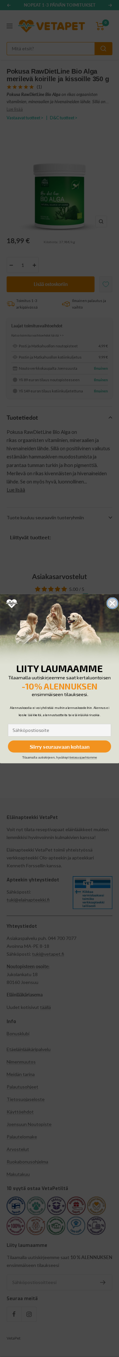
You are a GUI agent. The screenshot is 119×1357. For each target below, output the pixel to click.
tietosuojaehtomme (83, 757)
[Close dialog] (112, 603)
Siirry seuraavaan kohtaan (60, 746)
